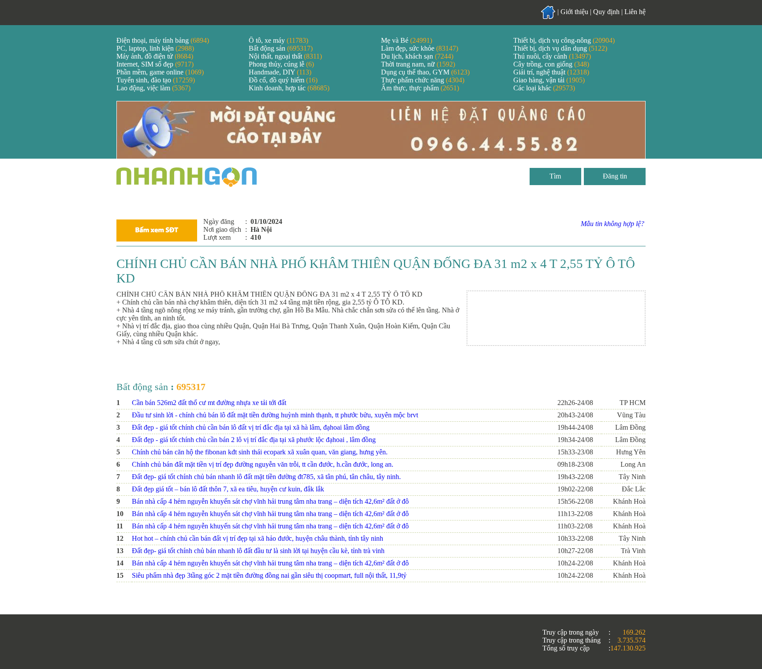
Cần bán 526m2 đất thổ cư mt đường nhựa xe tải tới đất (209, 402)
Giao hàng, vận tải (549, 80)
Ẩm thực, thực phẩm (420, 88)
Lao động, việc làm (153, 88)
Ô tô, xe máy (278, 40)
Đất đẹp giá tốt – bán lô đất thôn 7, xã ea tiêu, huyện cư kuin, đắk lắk (228, 489)
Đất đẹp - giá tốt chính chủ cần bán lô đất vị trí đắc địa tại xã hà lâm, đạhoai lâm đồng (251, 427)
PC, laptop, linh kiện (155, 48)
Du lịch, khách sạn (417, 56)
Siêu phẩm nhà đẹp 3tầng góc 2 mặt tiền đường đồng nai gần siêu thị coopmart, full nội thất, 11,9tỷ (269, 575)
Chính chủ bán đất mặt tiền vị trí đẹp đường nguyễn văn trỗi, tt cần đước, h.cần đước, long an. (262, 464)
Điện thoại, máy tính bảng (162, 40)
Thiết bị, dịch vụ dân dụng (560, 48)
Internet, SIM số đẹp (155, 64)
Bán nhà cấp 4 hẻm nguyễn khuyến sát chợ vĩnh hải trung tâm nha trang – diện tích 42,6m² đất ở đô (270, 501)
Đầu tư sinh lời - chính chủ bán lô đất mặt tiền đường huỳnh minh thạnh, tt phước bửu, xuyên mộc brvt (275, 415)
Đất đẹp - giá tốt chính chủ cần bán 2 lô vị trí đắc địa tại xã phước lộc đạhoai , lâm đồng (254, 439)
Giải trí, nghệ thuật (551, 72)
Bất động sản (281, 48)
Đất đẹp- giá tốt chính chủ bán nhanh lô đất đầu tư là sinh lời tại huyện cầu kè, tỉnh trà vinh (258, 550)
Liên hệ (635, 11)
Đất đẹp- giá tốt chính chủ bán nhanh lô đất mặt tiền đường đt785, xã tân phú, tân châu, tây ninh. (266, 476)
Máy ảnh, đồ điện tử (154, 56)
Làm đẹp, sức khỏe (419, 48)
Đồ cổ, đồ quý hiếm (283, 80)
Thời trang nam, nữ (418, 64)
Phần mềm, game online (160, 72)
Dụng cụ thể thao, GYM (425, 72)
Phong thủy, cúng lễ (281, 64)
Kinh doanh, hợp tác (289, 88)
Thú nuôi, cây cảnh (552, 56)
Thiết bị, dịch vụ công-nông (564, 40)
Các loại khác (544, 88)
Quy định (606, 11)
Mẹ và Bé (406, 40)
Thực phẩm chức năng (422, 80)
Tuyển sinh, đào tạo (155, 80)
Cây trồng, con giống (551, 64)
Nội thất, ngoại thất (285, 56)
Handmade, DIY (280, 72)
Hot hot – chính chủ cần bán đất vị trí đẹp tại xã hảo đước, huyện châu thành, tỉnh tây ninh (257, 538)
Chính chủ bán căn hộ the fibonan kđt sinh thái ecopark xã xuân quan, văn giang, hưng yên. (260, 452)
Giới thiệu (574, 11)
